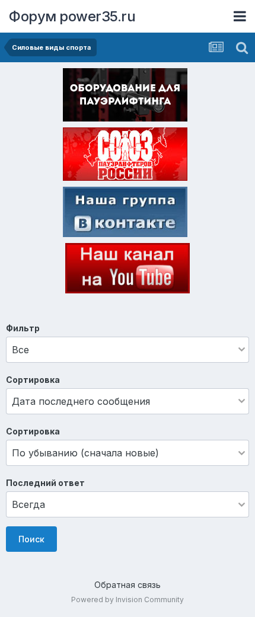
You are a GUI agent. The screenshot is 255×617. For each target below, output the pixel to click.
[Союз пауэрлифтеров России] (125, 156)
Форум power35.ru (72, 16)
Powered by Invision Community (127, 599)
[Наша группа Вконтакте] (125, 214)
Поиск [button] (31, 539)
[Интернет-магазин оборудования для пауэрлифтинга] (125, 97)
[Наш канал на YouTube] (127, 270)
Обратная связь (127, 585)
